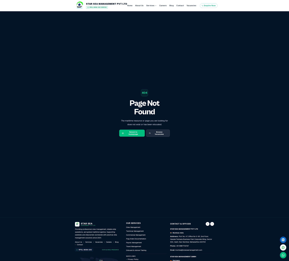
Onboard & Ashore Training (136, 250)
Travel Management (133, 246)
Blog (171, 5)
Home (130, 5)
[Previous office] (208, 224)
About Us (139, 5)
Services (88, 242)
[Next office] (212, 224)
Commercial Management (136, 235)
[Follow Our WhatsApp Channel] (283, 247)
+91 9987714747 (182, 246)
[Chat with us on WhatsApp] (283, 255)
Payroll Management (134, 243)
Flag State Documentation (136, 239)
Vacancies (191, 5)
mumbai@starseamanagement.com (188, 250)
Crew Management (133, 227)
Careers (163, 5)
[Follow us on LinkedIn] (283, 240)
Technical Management (135, 231)
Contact (180, 5)
